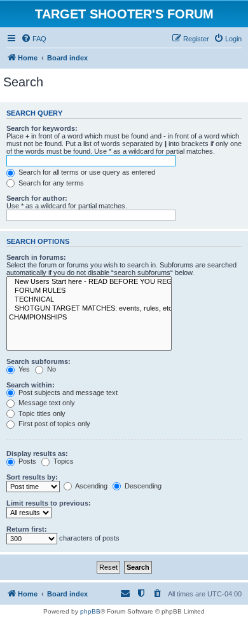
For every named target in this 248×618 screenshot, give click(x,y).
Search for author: (36, 198)
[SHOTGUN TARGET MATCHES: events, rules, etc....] (89, 308)
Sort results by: (32, 477)
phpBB (90, 611)
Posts (26, 461)
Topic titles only (41, 413)
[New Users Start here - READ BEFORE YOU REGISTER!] (89, 282)
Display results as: (37, 453)
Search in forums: (36, 257)
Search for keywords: (42, 128)
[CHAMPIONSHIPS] (89, 317)
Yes (23, 369)
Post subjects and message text (67, 392)
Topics (63, 461)
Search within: (30, 385)
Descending (142, 486)
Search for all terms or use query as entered (86, 172)
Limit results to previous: (48, 503)
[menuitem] (33, 38)
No (50, 369)
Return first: (26, 529)
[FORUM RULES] (89, 290)
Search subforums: (38, 361)
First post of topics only (53, 423)
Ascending (90, 486)
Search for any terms (50, 183)
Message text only (46, 402)
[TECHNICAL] (89, 299)
